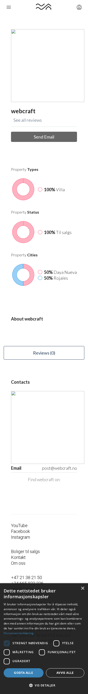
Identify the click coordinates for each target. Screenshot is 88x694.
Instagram (20, 537)
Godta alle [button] (23, 673)
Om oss (18, 563)
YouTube (19, 525)
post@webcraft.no (59, 468)
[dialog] (44, 638)
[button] (44, 685)
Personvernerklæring (19, 633)
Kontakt (18, 557)
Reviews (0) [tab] (44, 353)
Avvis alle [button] (65, 673)
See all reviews (27, 120)
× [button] (82, 588)
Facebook (20, 531)
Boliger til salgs (25, 551)
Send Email (44, 136)
